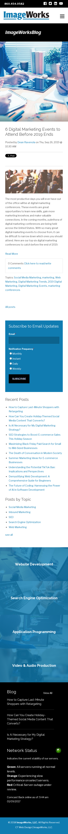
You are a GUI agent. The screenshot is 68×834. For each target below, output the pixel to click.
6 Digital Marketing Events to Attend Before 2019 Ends (32, 132)
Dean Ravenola (26, 142)
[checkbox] (34, 361)
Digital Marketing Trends (32, 281)
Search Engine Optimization (25, 522)
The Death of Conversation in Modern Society (35, 453)
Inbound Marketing (20, 512)
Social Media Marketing (27, 277)
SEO (11, 517)
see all (9, 534)
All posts (10, 306)
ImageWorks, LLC (43, 827)
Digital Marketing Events (32, 285)
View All (47, 693)
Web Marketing (18, 527)
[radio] (34, 354)
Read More (11, 253)
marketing (48, 277)
